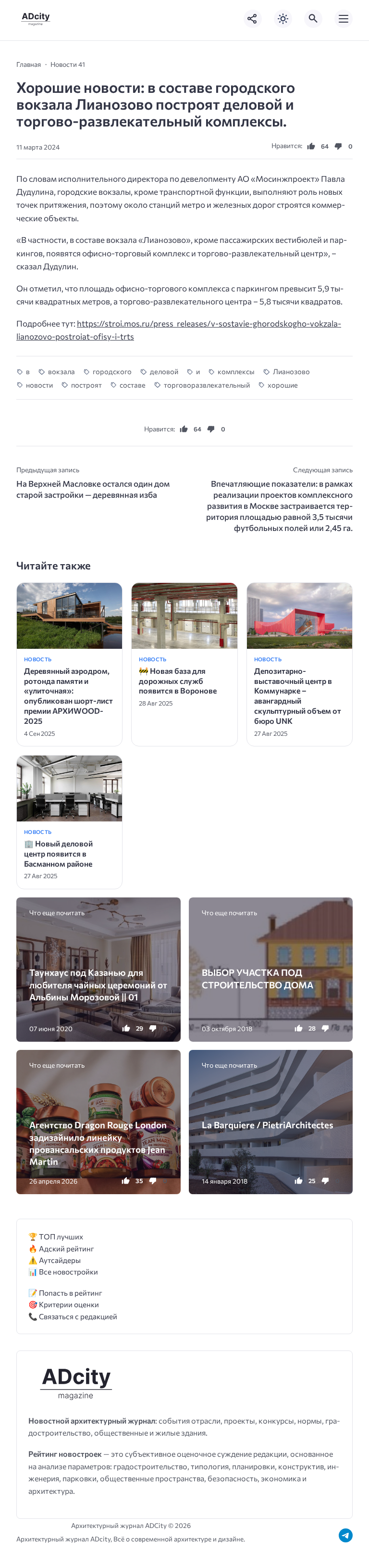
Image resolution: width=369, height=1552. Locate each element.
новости (39, 384)
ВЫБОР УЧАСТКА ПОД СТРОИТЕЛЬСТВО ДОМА (257, 978)
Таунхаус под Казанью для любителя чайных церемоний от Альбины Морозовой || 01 (98, 984)
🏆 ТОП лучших (55, 1236)
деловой (164, 371)
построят (86, 384)
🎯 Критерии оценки (63, 1304)
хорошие (283, 384)
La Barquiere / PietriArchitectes (267, 1124)
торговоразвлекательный (206, 384)
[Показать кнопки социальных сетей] (253, 19)
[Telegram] (346, 1535)
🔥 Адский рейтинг (61, 1248)
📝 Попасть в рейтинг (65, 1292)
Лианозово (291, 371)
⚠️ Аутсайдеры (54, 1259)
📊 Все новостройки (63, 1271)
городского (112, 371)
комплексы (236, 371)
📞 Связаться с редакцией (72, 1316)
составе (133, 384)
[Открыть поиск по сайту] (313, 19)
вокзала (61, 371)
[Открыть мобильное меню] (343, 19)
